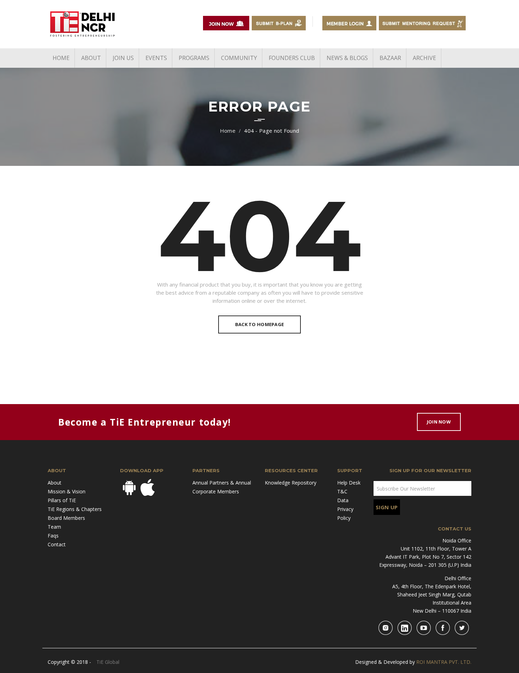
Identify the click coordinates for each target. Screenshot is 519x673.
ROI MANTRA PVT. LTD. (443, 662)
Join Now (439, 422)
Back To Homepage (259, 324)
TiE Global (107, 662)
